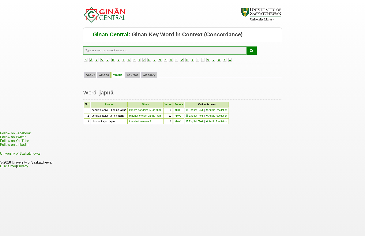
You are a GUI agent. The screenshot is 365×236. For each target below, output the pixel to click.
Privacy (22, 166)
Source (178, 104)
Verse (168, 104)
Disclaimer (8, 166)
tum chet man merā (140, 121)
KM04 (177, 121)
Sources (133, 74)
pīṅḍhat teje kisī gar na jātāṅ (145, 115)
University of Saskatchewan (21, 153)
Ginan (145, 104)
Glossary (149, 74)
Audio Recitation (217, 110)
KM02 (177, 110)
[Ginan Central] (105, 21)
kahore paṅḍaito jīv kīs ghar (145, 110)
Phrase (109, 104)
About (90, 74)
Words (118, 74)
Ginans (104, 74)
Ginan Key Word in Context (167, 34)
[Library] (261, 20)
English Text (195, 110)
